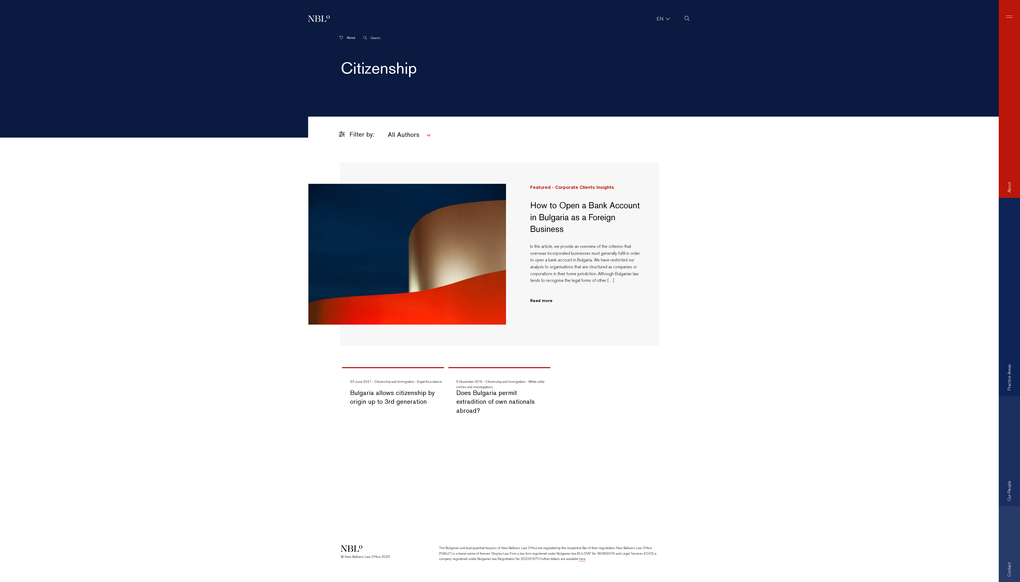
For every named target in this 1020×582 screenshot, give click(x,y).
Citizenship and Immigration (394, 381)
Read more (541, 300)
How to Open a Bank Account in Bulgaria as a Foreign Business (585, 217)
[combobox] (444, 135)
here (582, 558)
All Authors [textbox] (403, 134)
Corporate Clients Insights (584, 187)
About (350, 37)
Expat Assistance (429, 381)
